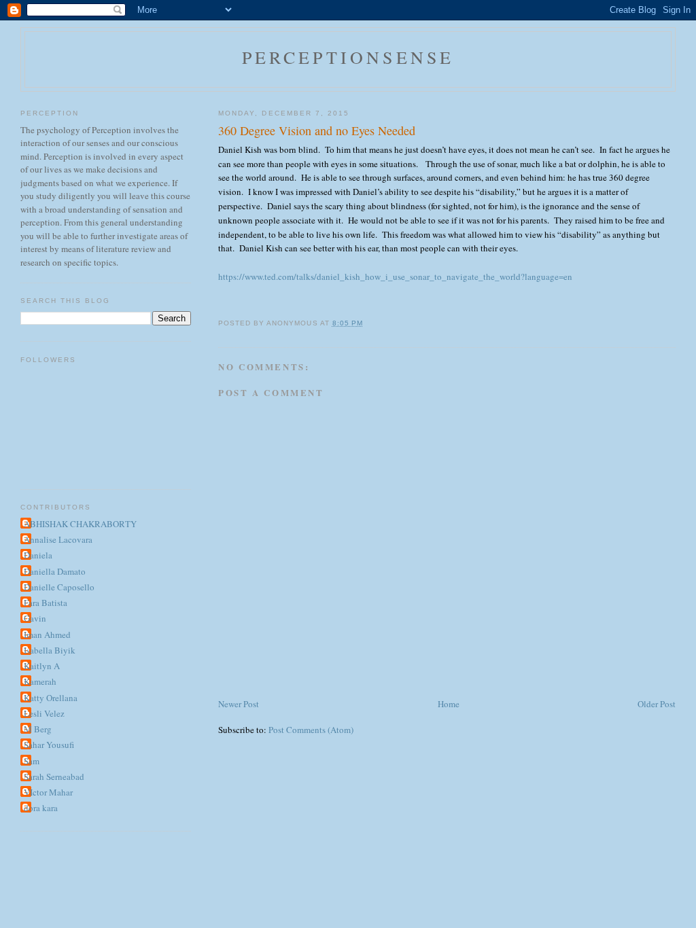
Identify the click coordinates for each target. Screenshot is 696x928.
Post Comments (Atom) (310, 730)
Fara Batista (45, 602)
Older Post (657, 704)
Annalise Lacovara (58, 539)
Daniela (38, 555)
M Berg (38, 729)
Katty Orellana (50, 698)
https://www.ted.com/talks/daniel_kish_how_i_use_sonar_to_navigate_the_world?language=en (395, 276)
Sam (31, 761)
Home (448, 704)
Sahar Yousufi (49, 744)
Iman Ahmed (47, 634)
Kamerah (40, 681)
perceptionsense (348, 57)
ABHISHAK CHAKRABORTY (80, 524)
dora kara (41, 808)
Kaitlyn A (42, 666)
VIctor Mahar (48, 792)
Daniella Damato (55, 571)
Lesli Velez (44, 713)
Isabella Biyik (49, 650)
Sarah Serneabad (54, 776)
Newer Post (238, 704)
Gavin (35, 618)
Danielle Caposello (59, 587)
